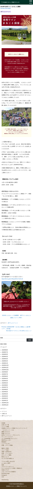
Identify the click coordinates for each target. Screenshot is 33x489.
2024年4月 (5, 394)
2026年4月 (5, 356)
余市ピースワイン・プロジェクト (11, 435)
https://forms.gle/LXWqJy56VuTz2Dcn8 (12, 279)
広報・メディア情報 (7, 445)
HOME (3, 423)
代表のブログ (5, 470)
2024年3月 (5, 396)
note (3, 476)
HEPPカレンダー (6, 440)
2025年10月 (5, 369)
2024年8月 (5, 385)
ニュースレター (6, 443)
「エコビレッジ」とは (8, 430)
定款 (3, 464)
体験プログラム (6, 431)
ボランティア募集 (6, 455)
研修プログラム (6, 433)
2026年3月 (5, 358)
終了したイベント (13, 323)
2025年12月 (5, 365)
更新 (5, 8)
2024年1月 (5, 400)
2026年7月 (5, 352)
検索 (1, 337)
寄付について (5, 456)
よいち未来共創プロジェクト (9, 438)
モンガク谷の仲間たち (8, 458)
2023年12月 (5, 402)
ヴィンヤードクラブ (7, 436)
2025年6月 (5, 376)
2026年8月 (5, 350)
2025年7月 (5, 374)
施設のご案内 (5, 448)
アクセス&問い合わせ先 (8, 461)
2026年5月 (5, 354)
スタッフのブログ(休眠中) (9, 471)
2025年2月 (5, 383)
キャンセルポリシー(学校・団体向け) (12, 468)
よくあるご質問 (6, 463)
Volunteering (5, 479)
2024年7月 (5, 387)
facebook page (6, 473)
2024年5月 (5, 391)
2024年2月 (5, 398)
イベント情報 (5, 426)
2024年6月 (5, 389)
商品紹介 (4, 442)
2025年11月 (5, 367)
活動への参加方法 (6, 451)
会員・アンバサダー (7, 453)
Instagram (4, 475)
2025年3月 (5, 380)
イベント (4, 411)
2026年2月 (5, 361)
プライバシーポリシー (8, 466)
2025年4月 (5, 378)
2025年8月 (5, 372)
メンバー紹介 (5, 450)
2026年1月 (5, 363)
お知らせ (4, 413)
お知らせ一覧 (5, 424)
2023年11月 (5, 405)
